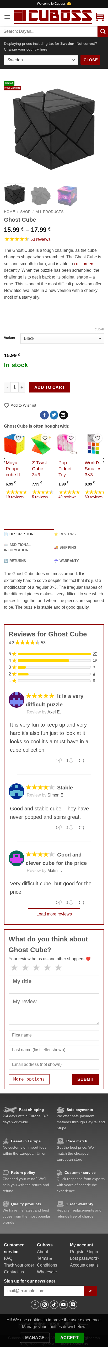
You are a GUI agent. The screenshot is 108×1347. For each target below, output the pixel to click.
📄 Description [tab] (18, 534)
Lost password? (84, 1258)
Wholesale (47, 1272)
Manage (35, 1337)
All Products (49, 212)
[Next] (95, 129)
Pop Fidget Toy (65, 468)
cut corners (84, 263)
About (42, 1252)
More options (29, 1079)
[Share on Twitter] (54, 415)
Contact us (14, 1272)
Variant (9, 338)
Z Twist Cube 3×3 (39, 468)
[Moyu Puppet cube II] (14, 444)
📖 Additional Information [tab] (17, 547)
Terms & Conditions (47, 1261)
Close (91, 60)
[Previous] (12, 129)
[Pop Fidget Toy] (67, 444)
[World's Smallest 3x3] (93, 444)
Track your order (19, 1265)
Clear (99, 329)
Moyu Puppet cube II (13, 468)
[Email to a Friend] (63, 415)
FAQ (8, 1258)
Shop (25, 212)
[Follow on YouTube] (63, 1304)
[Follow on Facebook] (35, 1304)
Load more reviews (54, 914)
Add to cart (49, 387)
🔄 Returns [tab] (15, 561)
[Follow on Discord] (73, 1304)
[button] (7, 16)
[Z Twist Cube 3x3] (40, 444)
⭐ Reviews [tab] (65, 534)
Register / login (84, 1252)
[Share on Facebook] (44, 415)
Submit (85, 1079)
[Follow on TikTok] (54, 1304)
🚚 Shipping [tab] (65, 547)
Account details (84, 1265)
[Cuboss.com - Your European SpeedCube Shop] (53, 17)
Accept (69, 1337)
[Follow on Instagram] (44, 1304)
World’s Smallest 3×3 (94, 468)
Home (9, 212)
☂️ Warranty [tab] (66, 561)
